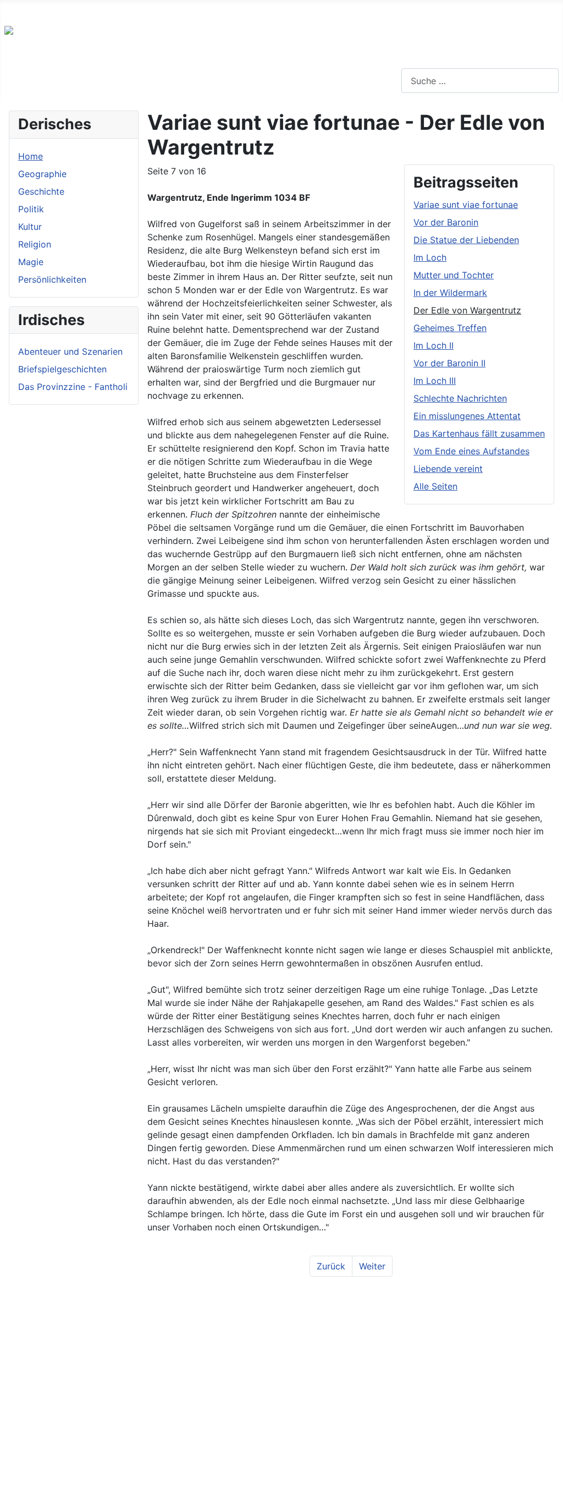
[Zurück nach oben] (549, 1476)
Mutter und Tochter (453, 275)
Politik (31, 209)
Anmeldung (253, 8)
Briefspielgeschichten (62, 369)
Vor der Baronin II (449, 363)
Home (30, 156)
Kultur (30, 226)
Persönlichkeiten (52, 279)
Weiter (372, 1266)
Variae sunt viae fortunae (465, 204)
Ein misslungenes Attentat (467, 415)
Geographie (42, 173)
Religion (34, 244)
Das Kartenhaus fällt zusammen (479, 433)
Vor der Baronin (445, 222)
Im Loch (429, 257)
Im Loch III (434, 380)
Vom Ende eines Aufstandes (471, 451)
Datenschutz (190, 8)
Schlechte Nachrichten (460, 398)
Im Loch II (433, 345)
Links (81, 8)
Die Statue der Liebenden (466, 239)
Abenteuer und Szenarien (70, 351)
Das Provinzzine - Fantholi (73, 386)
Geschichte (41, 191)
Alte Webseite (28, 8)
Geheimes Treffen (450, 327)
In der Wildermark (450, 292)
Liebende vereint (448, 468)
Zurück (331, 1266)
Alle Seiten (435, 486)
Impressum (128, 8)
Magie (30, 261)
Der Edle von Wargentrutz (467, 310)
